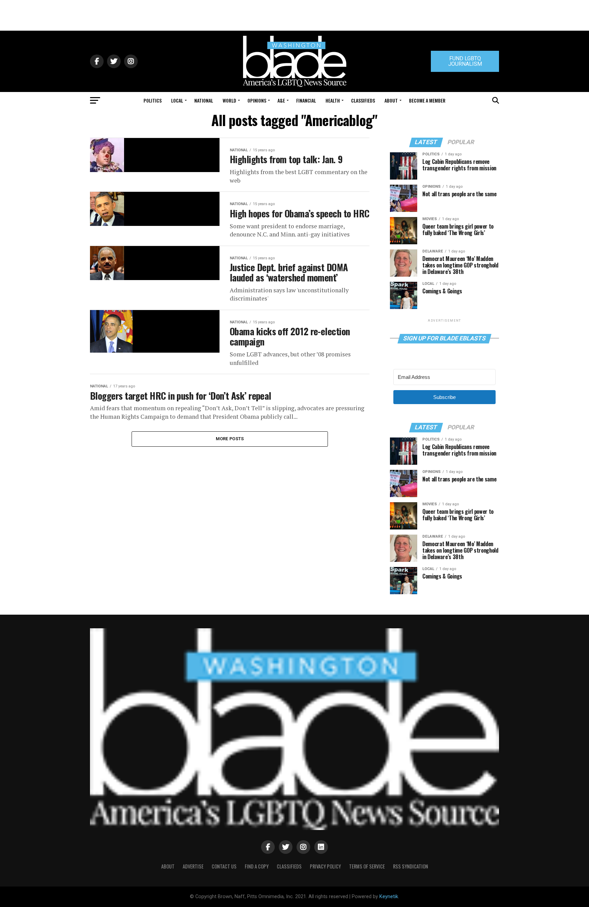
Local (177, 100)
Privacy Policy (325, 866)
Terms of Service (367, 866)
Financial (306, 100)
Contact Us (224, 866)
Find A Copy (257, 866)
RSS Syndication (410, 866)
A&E (281, 100)
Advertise (193, 866)
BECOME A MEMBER (427, 100)
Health (333, 100)
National (203, 100)
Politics (153, 100)
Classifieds (363, 100)
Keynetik (388, 897)
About (391, 100)
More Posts (230, 438)
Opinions (256, 100)
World (229, 100)
